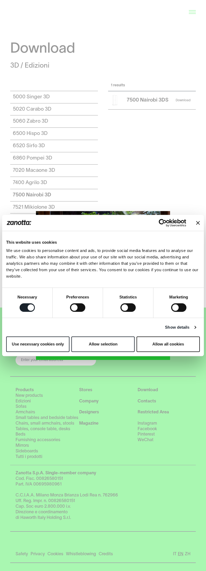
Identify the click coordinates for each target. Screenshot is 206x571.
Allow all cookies (168, 344)
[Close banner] (198, 223)
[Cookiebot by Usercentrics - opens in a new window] (162, 223)
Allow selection (103, 344)
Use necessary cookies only (38, 344)
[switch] (77, 307)
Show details (177, 327)
